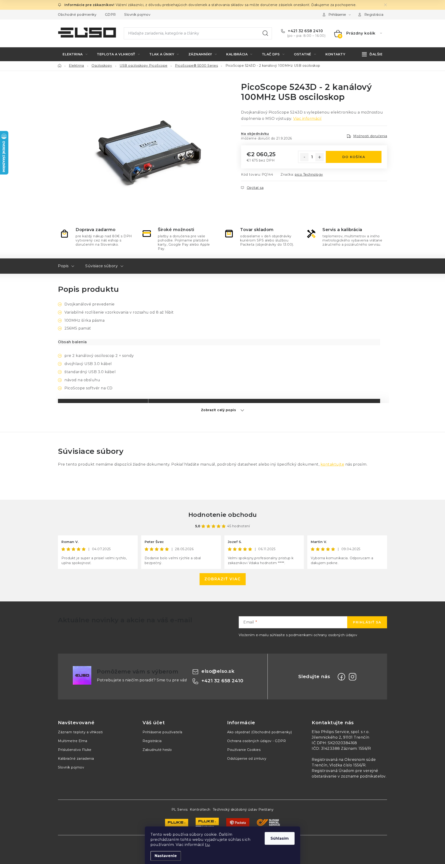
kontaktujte (332, 464)
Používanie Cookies (244, 750)
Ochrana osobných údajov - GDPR (256, 741)
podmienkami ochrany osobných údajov (323, 635)
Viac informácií (307, 118)
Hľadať (265, 33)
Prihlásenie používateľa (162, 732)
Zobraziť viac (222, 579)
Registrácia (374, 15)
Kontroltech (200, 809)
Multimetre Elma (72, 741)
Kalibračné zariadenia (76, 758)
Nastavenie (166, 856)
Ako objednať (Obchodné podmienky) (259, 732)
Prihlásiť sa (367, 622)
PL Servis (180, 809)
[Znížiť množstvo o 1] (304, 157)
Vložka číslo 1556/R (347, 765)
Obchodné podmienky (77, 15)
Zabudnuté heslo (157, 750)
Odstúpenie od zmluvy (246, 758)
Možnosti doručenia (370, 136)
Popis (63, 266)
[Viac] (372, 54)
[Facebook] (341, 676)
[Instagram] (352, 676)
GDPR (110, 15)
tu (207, 844)
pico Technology (309, 174)
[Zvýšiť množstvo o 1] (319, 157)
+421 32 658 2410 (305, 31)
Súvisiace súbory (101, 266)
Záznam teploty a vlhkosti (80, 732)
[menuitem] (75, 54)
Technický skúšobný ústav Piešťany (243, 809)
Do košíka (353, 157)
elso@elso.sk (217, 671)
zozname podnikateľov (363, 776)
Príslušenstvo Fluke (75, 750)
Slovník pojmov (137, 15)
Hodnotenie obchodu (222, 514)
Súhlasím (279, 838)
